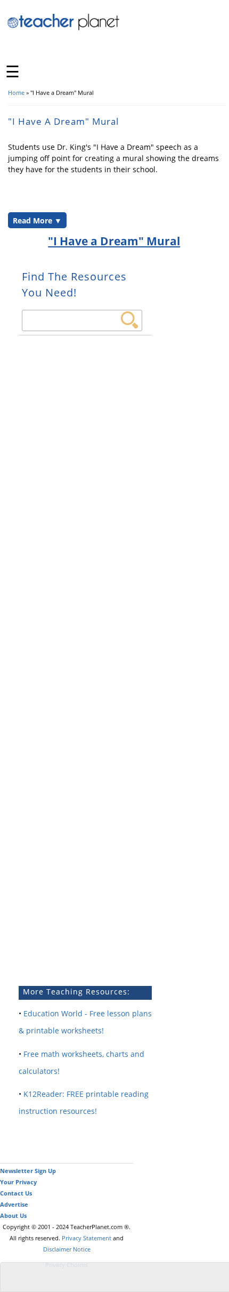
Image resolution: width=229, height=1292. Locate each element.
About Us (13, 1215)
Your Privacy (18, 1182)
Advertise (14, 1204)
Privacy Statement (86, 1238)
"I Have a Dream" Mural (114, 241)
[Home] (63, 28)
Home (16, 93)
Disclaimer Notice (67, 1249)
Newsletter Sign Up (28, 1171)
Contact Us (16, 1193)
